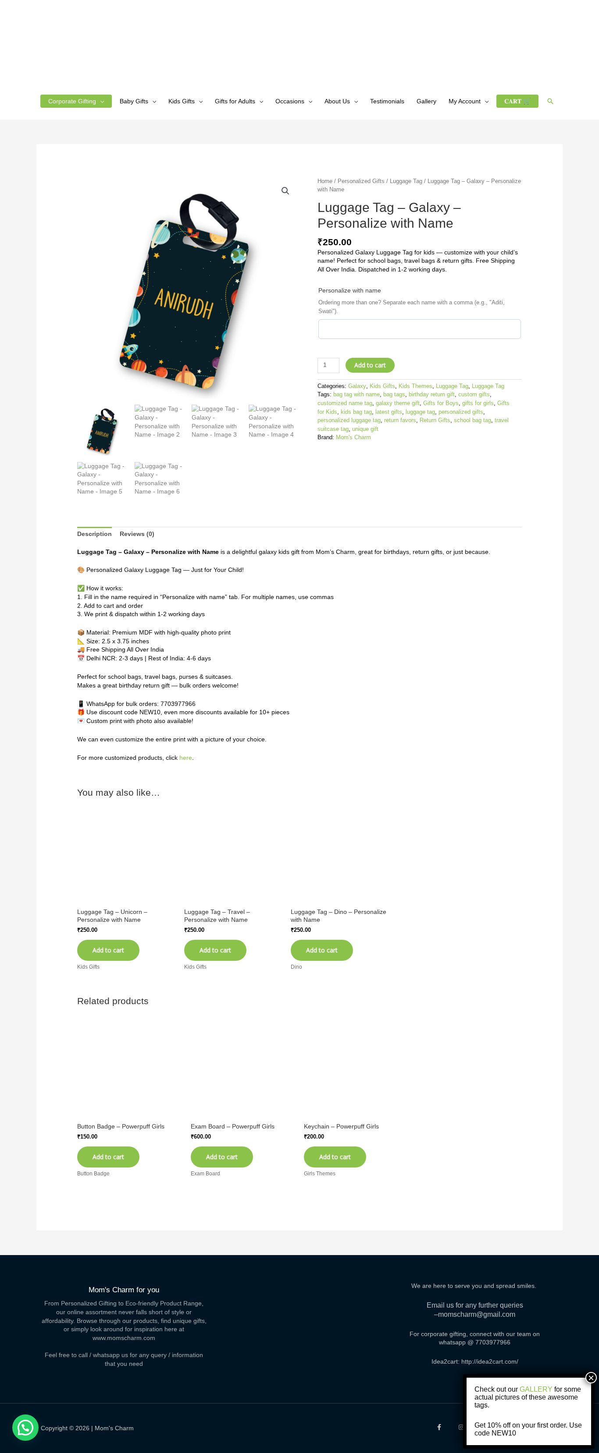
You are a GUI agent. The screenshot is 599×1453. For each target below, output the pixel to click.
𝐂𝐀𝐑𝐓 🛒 (517, 101)
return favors (400, 420)
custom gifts (474, 394)
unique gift (365, 429)
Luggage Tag (406, 181)
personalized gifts (461, 412)
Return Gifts (435, 420)
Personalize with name (349, 290)
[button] (550, 101)
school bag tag (472, 420)
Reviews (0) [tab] (137, 533)
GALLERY (536, 1389)
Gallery (426, 101)
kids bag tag (356, 412)
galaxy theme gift (398, 403)
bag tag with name (356, 394)
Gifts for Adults (235, 101)
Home (324, 181)
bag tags (394, 394)
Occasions (289, 101)
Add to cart (370, 365)
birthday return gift (432, 394)
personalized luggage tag (349, 420)
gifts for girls (478, 403)
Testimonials (387, 101)
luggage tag (420, 412)
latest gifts (388, 412)
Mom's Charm (353, 437)
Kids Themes (415, 386)
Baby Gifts (134, 101)
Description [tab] (94, 533)
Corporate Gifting (72, 101)
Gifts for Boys (441, 403)
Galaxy (357, 386)
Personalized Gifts (361, 181)
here (185, 757)
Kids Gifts (181, 101)
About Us (337, 101)
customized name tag (344, 403)
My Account (465, 101)
